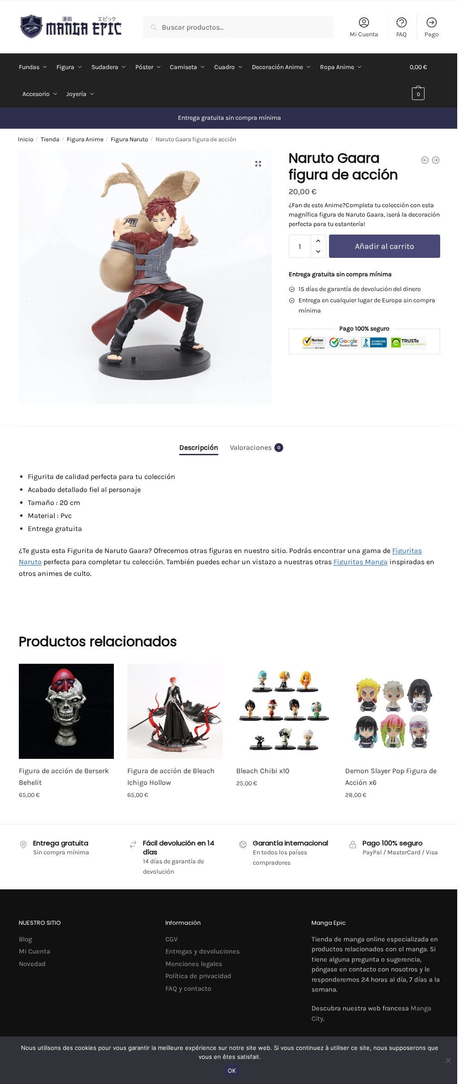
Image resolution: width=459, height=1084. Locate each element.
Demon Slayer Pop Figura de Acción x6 (391, 776)
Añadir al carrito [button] (66, 814)
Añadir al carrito (384, 246)
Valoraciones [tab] (255, 447)
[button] (258, 164)
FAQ (401, 34)
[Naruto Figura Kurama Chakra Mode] (424, 160)
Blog (25, 939)
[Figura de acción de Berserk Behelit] (66, 711)
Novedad (32, 964)
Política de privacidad (198, 976)
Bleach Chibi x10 (263, 770)
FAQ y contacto (188, 988)
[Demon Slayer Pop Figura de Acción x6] (393, 711)
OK (232, 1070)
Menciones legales (193, 964)
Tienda (50, 139)
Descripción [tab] (198, 447)
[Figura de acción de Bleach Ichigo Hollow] (175, 711)
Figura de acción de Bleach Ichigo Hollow (171, 776)
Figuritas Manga (360, 561)
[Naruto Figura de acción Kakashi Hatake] (435, 160)
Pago (431, 34)
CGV (171, 939)
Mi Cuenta (364, 34)
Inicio (25, 139)
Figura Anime (85, 139)
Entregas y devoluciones (202, 951)
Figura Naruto (129, 139)
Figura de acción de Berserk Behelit (64, 776)
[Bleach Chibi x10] (284, 711)
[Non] (447, 1060)
